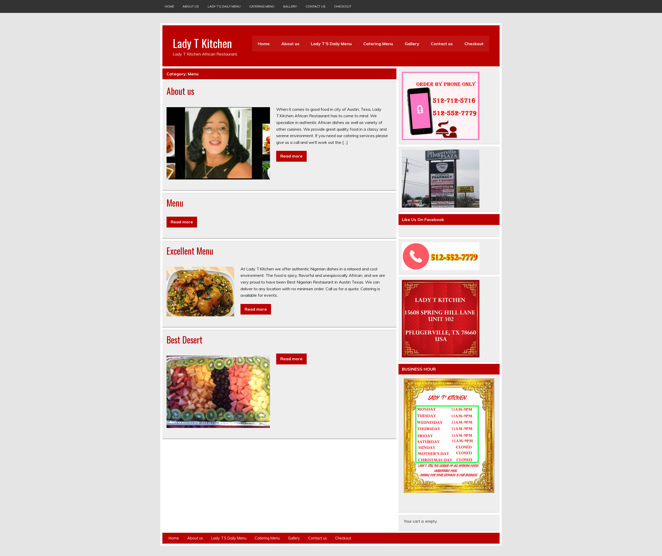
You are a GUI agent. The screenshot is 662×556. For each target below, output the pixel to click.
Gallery (290, 6)
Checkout (342, 6)
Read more (291, 156)
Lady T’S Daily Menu (224, 6)
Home (169, 6)
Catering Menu (261, 6)
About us (191, 6)
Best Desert (184, 339)
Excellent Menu (190, 250)
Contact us (316, 6)
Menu (175, 202)
